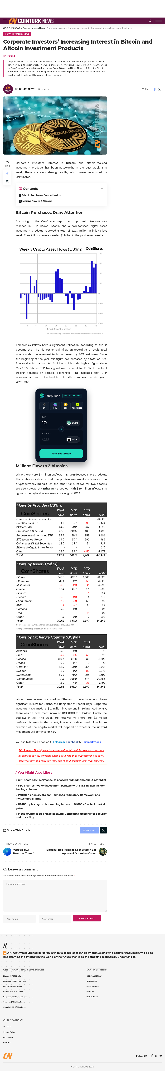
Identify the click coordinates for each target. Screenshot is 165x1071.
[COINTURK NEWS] (32, 21)
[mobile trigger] (6, 21)
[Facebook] (152, 1056)
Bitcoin (71, 163)
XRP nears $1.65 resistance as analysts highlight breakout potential (62, 780)
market (42, 484)
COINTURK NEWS (25, 89)
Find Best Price (61, 453)
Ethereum (49, 488)
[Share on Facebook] (154, 89)
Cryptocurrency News (17, 34)
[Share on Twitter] (159, 89)
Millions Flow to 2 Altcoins (37, 201)
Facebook (72, 742)
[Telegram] (160, 1056)
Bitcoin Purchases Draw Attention (42, 195)
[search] (150, 21)
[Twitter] (156, 1056)
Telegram (59, 742)
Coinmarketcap (91, 742)
